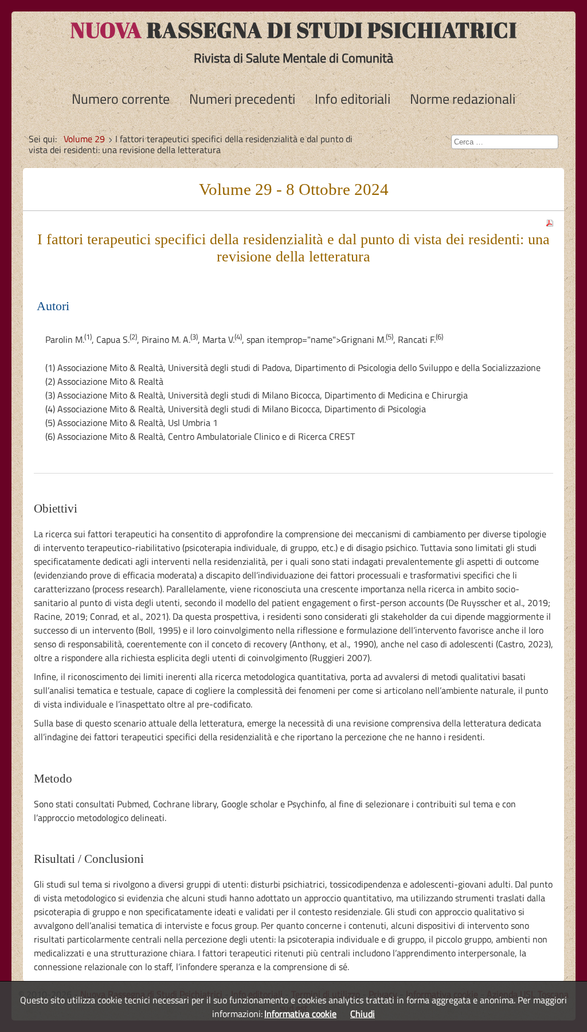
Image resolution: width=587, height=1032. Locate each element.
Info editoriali (352, 98)
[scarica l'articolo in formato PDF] (549, 219)
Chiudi (362, 1014)
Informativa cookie (300, 1014)
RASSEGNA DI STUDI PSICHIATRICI (294, 29)
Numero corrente (121, 98)
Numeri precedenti (242, 98)
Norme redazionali (462, 98)
